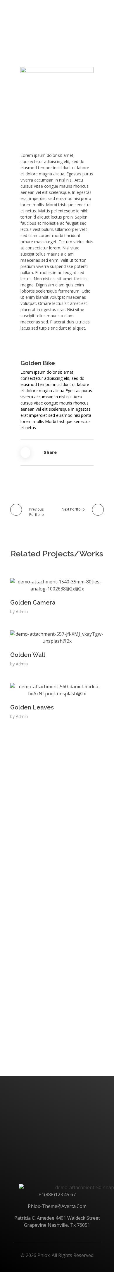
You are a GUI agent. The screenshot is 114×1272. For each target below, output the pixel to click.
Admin (22, 611)
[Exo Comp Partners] (30, 9)
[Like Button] (25, 452)
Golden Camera (33, 602)
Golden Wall (27, 654)
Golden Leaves (32, 707)
